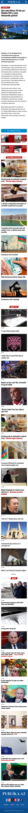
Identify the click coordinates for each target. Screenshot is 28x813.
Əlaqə (17, 804)
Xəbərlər (12, 804)
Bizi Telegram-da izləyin (14, 130)
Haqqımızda (6, 804)
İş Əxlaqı (22, 804)
